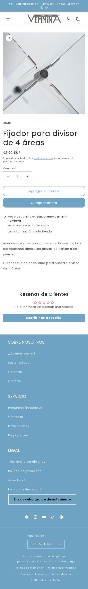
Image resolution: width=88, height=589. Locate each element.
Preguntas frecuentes (25, 408)
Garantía (15, 372)
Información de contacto (42, 561)
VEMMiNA (39, 556)
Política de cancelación (45, 580)
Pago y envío (18, 435)
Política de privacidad (25, 471)
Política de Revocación (25, 489)
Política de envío (61, 574)
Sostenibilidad (18, 363)
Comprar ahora (44, 203)
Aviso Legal (16, 480)
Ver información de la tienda (30, 231)
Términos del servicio (33, 574)
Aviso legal (68, 561)
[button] (8, 18)
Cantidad (9, 168)
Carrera (14, 381)
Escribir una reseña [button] (44, 317)
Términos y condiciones (26, 462)
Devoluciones (18, 426)
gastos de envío (43, 158)
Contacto (15, 417)
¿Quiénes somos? (22, 353)
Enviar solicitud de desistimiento (42, 499)
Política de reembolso (30, 567)
